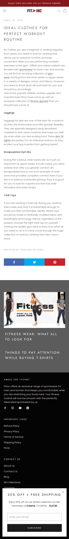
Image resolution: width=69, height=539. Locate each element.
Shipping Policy (12, 442)
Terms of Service (13, 437)
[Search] (59, 10)
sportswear (26, 69)
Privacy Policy (11, 431)
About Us (9, 465)
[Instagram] (12, 408)
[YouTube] (20, 408)
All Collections (12, 482)
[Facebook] (5, 408)
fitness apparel (39, 101)
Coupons (9, 487)
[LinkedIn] (27, 408)
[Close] (63, 492)
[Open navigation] (4, 11)
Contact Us (10, 471)
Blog (6, 476)
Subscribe (34, 527)
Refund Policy (11, 425)
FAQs (7, 448)
